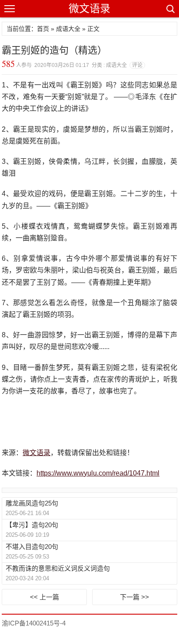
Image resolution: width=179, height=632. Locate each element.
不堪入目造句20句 (32, 546)
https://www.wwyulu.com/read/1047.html (97, 473)
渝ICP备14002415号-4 (34, 623)
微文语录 (89, 8)
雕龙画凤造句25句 (32, 503)
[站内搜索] (170, 8)
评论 (137, 65)
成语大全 (68, 28)
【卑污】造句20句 (32, 525)
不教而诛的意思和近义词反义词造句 (58, 568)
